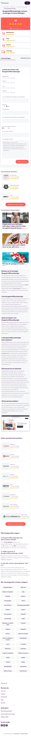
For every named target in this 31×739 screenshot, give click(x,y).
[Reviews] (5, 3)
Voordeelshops (23, 638)
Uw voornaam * (6, 109)
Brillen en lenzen (8, 671)
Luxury (7, 644)
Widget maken (5, 717)
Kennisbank (4, 697)
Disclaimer (17, 733)
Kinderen (8, 609)
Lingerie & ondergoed (8, 653)
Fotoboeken (23, 648)
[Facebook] (2, 725)
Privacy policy (24, 733)
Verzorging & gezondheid (23, 605)
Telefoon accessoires (23, 653)
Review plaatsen (22, 161)
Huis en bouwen (7, 614)
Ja (4, 106)
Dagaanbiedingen (7, 587)
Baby (23, 591)
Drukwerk (7, 596)
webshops (3, 557)
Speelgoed (23, 629)
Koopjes (23, 657)
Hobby (23, 618)
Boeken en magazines (22, 7)
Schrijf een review (26, 58)
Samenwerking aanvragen (8, 714)
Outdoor (23, 609)
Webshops (12, 7)
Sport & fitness (7, 605)
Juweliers (23, 596)
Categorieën (6, 7)
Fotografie (23, 614)
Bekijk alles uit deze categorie (15, 204)
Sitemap (3, 702)
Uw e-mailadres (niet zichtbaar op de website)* (13, 97)
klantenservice (5, 353)
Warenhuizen (23, 666)
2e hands (8, 662)
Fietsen (23, 600)
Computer (23, 623)
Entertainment (23, 671)
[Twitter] (4, 725)
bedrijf (26, 284)
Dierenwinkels (7, 600)
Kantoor (8, 633)
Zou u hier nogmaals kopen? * (9, 126)
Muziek (7, 657)
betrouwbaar (17, 288)
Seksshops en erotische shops (7, 623)
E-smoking (23, 644)
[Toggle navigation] (27, 3)
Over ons (3, 691)
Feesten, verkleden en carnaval (8, 638)
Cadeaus (8, 629)
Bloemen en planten (23, 633)
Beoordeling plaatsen (6, 711)
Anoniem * (4, 104)
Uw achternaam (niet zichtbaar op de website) (13, 117)
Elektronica (23, 587)
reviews (14, 575)
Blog (2, 700)
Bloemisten (7, 648)
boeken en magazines (6, 559)
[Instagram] (7, 725)
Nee (9, 106)
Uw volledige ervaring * (7, 139)
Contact (3, 694)
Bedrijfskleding (7, 666)
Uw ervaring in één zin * (8, 131)
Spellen (23, 662)
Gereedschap (8, 618)
